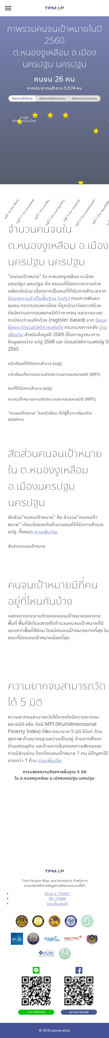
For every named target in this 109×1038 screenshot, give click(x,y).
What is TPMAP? (58, 893)
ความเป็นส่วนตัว (57, 903)
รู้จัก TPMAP (58, 898)
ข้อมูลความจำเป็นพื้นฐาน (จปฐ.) (39, 298)
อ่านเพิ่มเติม (46, 531)
